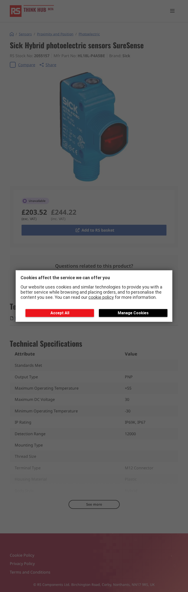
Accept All (59, 313)
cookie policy (101, 297)
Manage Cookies (133, 313)
